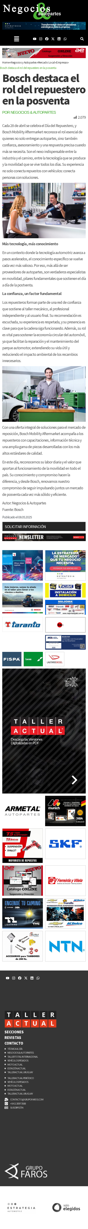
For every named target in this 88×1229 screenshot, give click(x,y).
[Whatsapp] (65, 39)
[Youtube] (35, 39)
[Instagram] (41, 39)
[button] (16, 38)
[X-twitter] (53, 39)
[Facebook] (47, 39)
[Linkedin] (59, 39)
